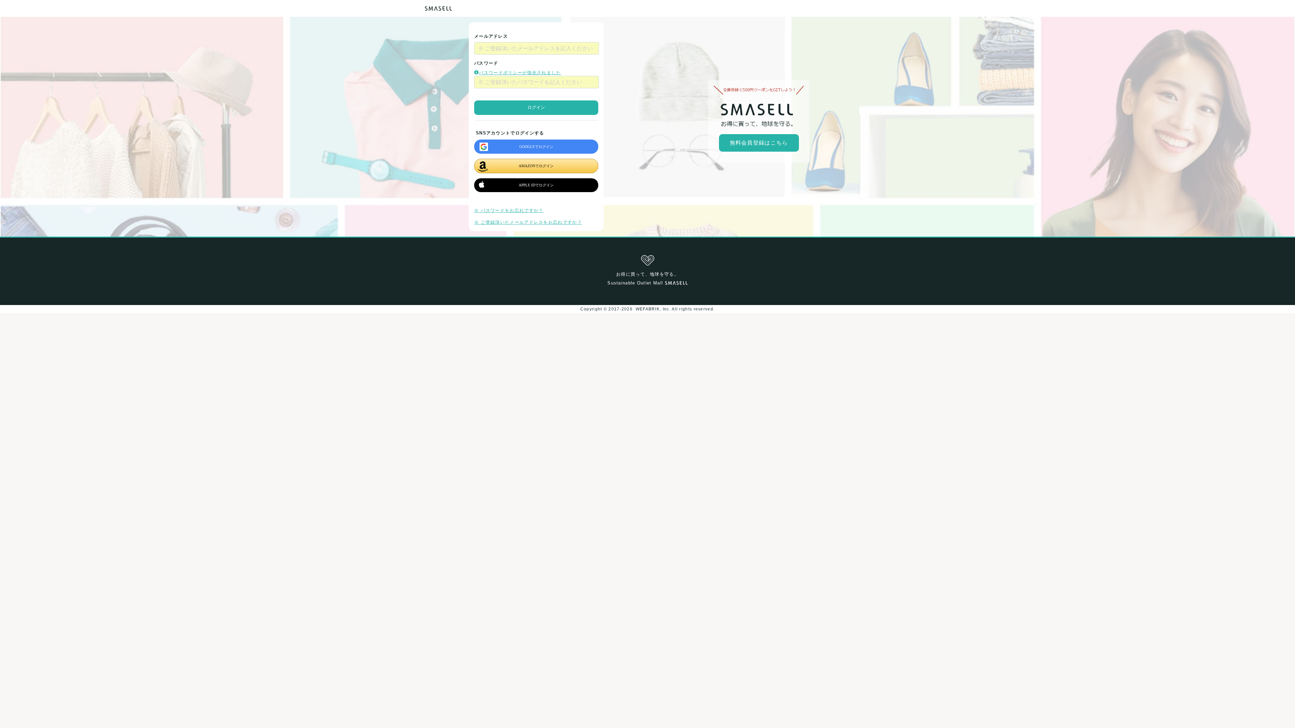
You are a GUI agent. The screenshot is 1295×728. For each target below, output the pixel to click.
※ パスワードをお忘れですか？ (509, 210)
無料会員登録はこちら (759, 143)
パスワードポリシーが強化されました (520, 72)
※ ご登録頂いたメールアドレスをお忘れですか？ (528, 222)
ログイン (536, 107)
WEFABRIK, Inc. (653, 309)
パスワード (486, 63)
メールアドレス (491, 36)
